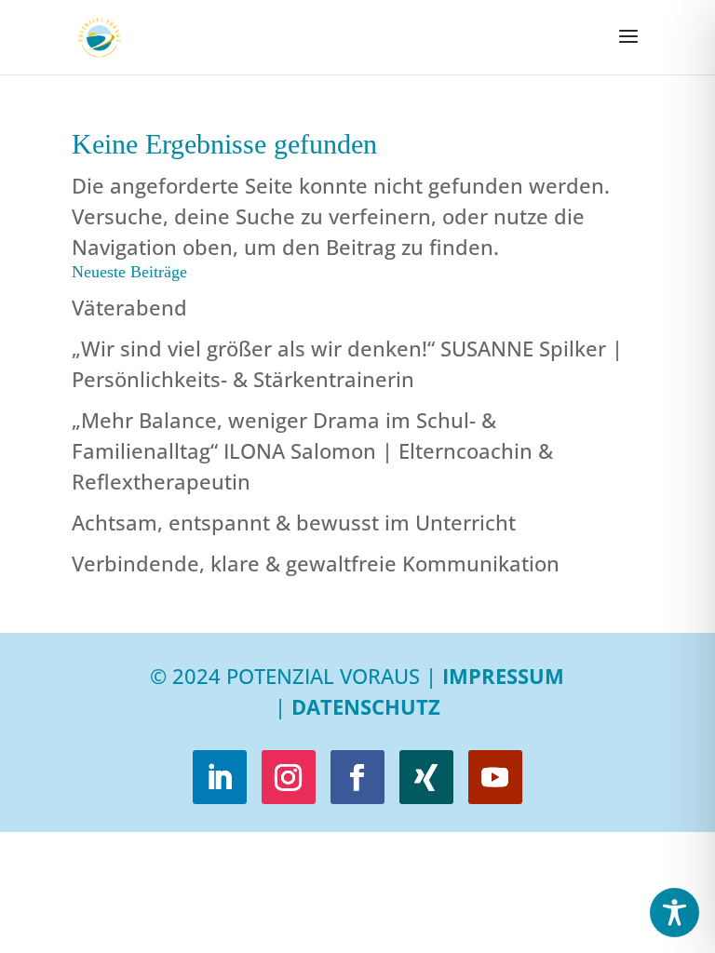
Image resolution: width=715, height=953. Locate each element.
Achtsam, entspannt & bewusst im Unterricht (294, 522)
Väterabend (129, 307)
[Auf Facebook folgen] (357, 777)
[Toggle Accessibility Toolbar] (674, 912)
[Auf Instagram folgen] (289, 777)
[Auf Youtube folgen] (495, 777)
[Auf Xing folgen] (426, 777)
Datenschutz (365, 706)
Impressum (503, 676)
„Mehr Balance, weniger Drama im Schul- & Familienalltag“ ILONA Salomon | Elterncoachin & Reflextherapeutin (312, 450)
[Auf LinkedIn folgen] (220, 777)
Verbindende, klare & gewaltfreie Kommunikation (316, 563)
